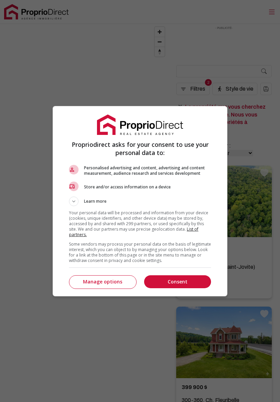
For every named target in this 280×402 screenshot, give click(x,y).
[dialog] (140, 201)
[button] (140, 201)
